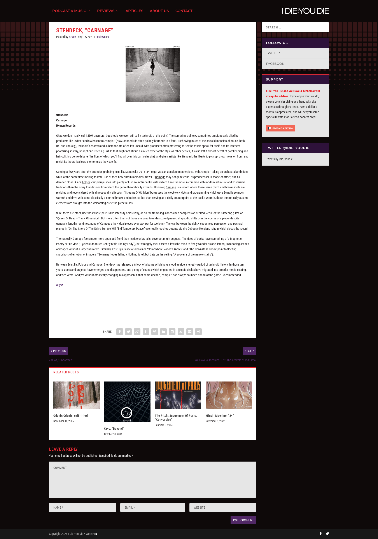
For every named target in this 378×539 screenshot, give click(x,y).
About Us (159, 11)
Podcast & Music (69, 11)
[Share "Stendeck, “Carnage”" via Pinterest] (154, 331)
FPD (95, 534)
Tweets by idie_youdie (279, 159)
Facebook (275, 64)
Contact (183, 11)
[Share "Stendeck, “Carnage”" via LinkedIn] (163, 331)
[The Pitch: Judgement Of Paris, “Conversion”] (178, 395)
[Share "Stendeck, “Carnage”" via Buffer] (172, 331)
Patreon (293, 106)
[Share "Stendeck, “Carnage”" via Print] (198, 331)
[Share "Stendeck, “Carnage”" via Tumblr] (146, 331)
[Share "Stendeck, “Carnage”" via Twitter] (128, 331)
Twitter (273, 53)
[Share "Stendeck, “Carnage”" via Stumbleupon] (181, 331)
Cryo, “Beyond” (114, 428)
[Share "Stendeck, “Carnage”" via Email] (189, 331)
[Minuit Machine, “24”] (229, 395)
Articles (134, 11)
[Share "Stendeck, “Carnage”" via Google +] (137, 331)
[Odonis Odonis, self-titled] (76, 395)
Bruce (72, 36)
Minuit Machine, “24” (220, 415)
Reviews (105, 11)
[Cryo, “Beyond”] (127, 402)
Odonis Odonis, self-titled (70, 415)
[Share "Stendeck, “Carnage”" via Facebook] (119, 331)
